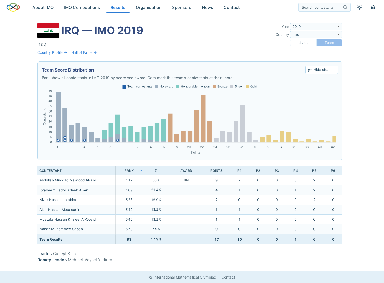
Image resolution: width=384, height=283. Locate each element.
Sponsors (181, 7)
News (207, 7)
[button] (129, 170)
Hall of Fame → (84, 52)
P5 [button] (314, 171)
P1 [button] (239, 171)
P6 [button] (333, 171)
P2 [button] (258, 171)
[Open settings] (373, 7)
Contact (232, 7)
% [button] (156, 171)
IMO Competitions (82, 7)
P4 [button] (295, 171)
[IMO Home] (13, 7)
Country (282, 34)
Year (285, 27)
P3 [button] (277, 171)
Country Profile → (52, 52)
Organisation (149, 7)
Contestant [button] (50, 171)
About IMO (43, 7)
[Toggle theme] (359, 7)
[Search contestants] (345, 7)
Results (117, 7)
